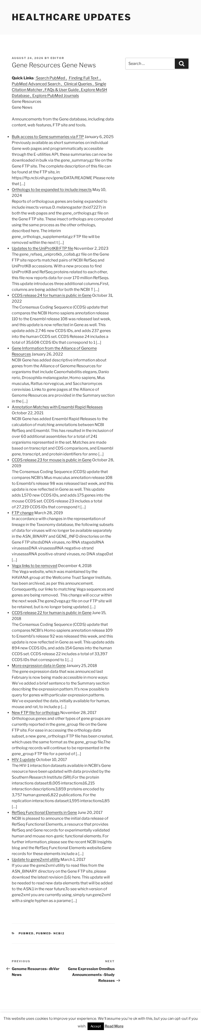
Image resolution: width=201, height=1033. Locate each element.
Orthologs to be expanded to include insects (52, 189)
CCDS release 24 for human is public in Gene (51, 295)
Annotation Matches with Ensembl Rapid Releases (57, 407)
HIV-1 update (23, 759)
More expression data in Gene (39, 665)
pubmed (26, 933)
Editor (57, 58)
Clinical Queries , (78, 84)
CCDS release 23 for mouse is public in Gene (51, 460)
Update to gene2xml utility (36, 859)
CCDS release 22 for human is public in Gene (51, 612)
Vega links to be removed (34, 565)
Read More (114, 1026)
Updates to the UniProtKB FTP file (42, 248)
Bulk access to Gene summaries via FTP (48, 136)
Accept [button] (95, 1026)
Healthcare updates (71, 17)
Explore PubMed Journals (55, 95)
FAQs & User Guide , (63, 89)
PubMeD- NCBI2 (50, 933)
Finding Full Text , (84, 78)
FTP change (23, 513)
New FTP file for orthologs (36, 712)
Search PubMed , (51, 78)
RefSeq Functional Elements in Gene (44, 812)
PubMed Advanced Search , (37, 84)
